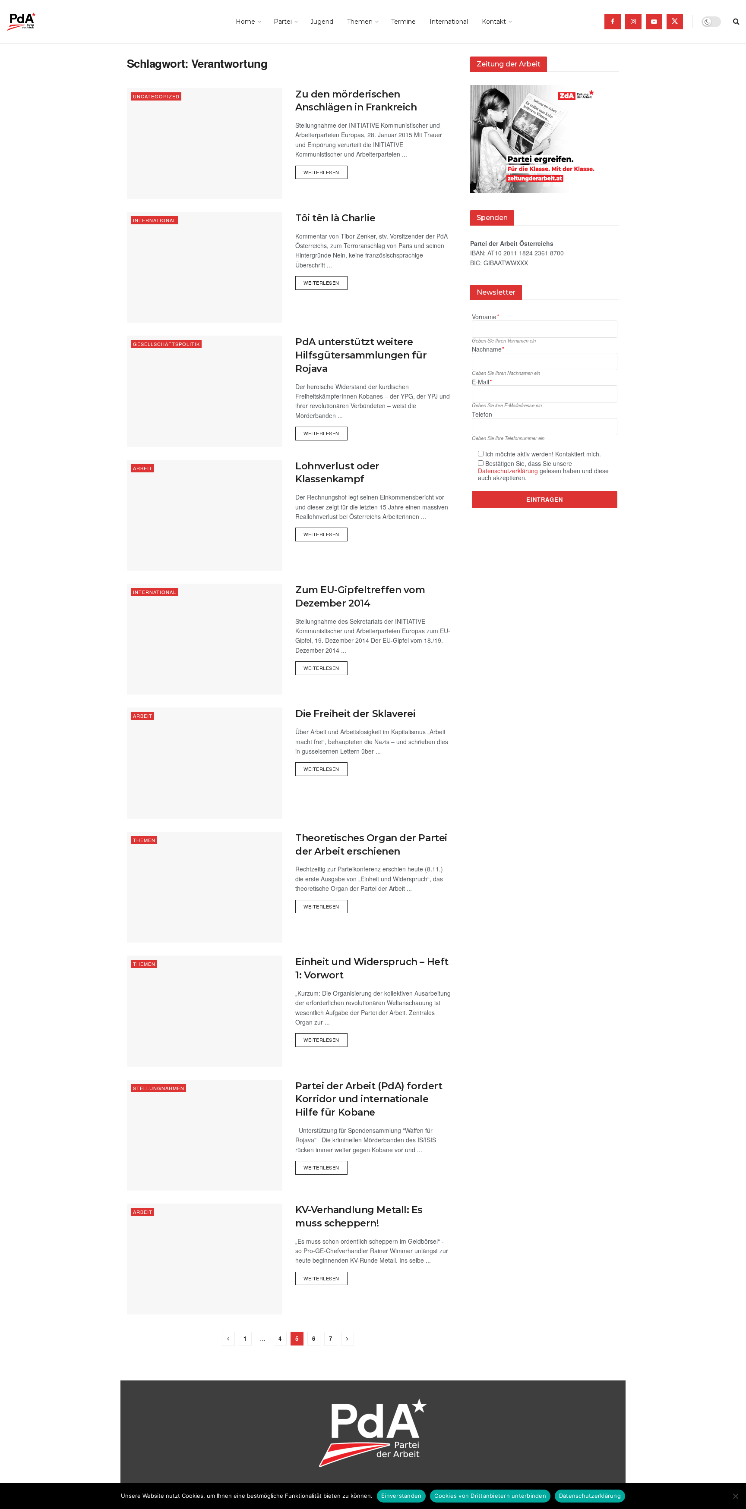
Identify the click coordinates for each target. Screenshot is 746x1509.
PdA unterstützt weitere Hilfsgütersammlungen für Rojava (361, 355)
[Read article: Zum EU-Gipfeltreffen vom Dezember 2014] (204, 639)
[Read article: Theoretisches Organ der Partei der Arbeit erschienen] (204, 887)
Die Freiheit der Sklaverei (355, 714)
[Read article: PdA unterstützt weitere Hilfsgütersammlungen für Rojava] (204, 391)
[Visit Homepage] (33, 21)
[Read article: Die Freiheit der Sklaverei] (204, 762)
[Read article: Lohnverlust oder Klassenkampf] (204, 515)
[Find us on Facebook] (612, 21)
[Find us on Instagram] (633, 21)
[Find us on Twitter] (675, 21)
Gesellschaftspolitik (166, 343)
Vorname (485, 317)
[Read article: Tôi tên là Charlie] (204, 267)
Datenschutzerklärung (508, 470)
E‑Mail (481, 382)
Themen (360, 21)
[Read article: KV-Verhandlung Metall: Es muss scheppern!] (204, 1259)
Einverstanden (401, 1495)
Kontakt (494, 21)
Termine (403, 21)
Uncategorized (156, 96)
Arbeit (142, 468)
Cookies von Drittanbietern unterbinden (490, 1495)
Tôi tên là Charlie (335, 218)
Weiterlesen (325, 171)
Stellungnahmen (158, 1088)
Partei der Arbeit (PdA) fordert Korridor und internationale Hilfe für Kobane (368, 1099)
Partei (283, 21)
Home (245, 21)
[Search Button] (736, 21)
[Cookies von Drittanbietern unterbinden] (735, 1496)
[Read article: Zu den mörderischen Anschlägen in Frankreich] (204, 143)
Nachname (488, 349)
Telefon (482, 414)
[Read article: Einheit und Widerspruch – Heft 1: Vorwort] (204, 1011)
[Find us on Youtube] (654, 21)
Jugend (321, 21)
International (449, 21)
